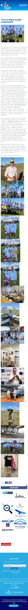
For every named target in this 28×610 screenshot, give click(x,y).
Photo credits (14, 585)
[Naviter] (8, 523)
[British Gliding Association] (22, 5)
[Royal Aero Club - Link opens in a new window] (14, 592)
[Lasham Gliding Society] (20, 496)
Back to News (6, 544)
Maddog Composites (14, 121)
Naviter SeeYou (22, 132)
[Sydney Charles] (20, 505)
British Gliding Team (20, 104)
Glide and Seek (21, 95)
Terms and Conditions (8, 583)
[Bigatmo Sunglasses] (8, 530)
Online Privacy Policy (19, 583)
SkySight (3, 129)
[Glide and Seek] (8, 508)
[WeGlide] (20, 524)
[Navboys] (8, 493)
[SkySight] (20, 514)
